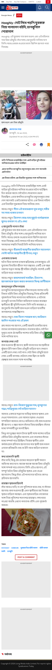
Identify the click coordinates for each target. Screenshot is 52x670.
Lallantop (40, 2)
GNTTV (31, 2)
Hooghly (5, 548)
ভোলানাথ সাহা (15, 129)
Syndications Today (26, 666)
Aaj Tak (9, 2)
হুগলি (3, 551)
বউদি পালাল (44, 548)
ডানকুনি (10, 551)
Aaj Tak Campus (20, 2)
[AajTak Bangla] (12, 7)
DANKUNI (14, 548)
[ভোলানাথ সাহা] (5, 131)
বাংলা (2, 2)
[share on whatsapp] (48, 335)
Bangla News (6, 15)
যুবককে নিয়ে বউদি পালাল (29, 548)
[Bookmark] (49, 146)
